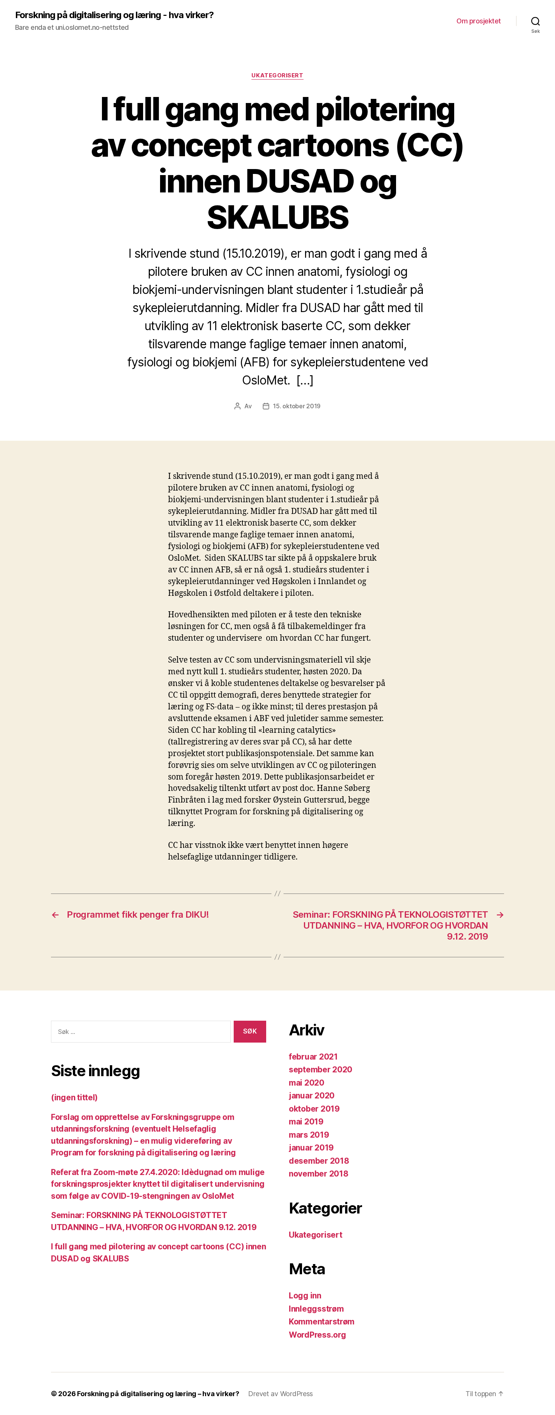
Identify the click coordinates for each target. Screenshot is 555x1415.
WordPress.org (317, 1335)
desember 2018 (319, 1161)
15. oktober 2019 (297, 406)
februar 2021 (313, 1056)
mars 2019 (309, 1135)
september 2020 (320, 1069)
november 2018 (318, 1173)
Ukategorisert (277, 75)
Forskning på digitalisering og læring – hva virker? (158, 1394)
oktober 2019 (314, 1109)
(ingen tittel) (74, 1097)
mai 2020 (306, 1082)
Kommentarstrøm (322, 1321)
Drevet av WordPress (280, 1394)
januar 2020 (312, 1095)
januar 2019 (311, 1147)
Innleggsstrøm (316, 1308)
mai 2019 (306, 1121)
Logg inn (305, 1295)
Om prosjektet (478, 21)
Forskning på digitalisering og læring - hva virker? (114, 15)
